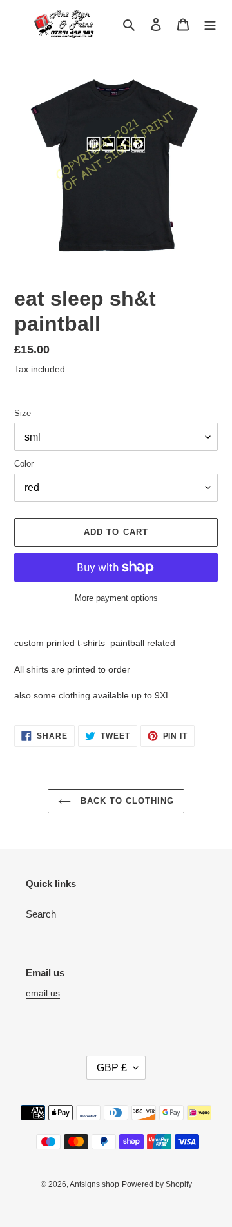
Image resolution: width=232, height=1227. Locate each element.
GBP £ (112, 1067)
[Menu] (210, 24)
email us (43, 993)
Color (24, 463)
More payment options (116, 598)
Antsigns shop (94, 1184)
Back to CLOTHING (126, 801)
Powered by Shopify (157, 1184)
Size (22, 413)
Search (41, 913)
